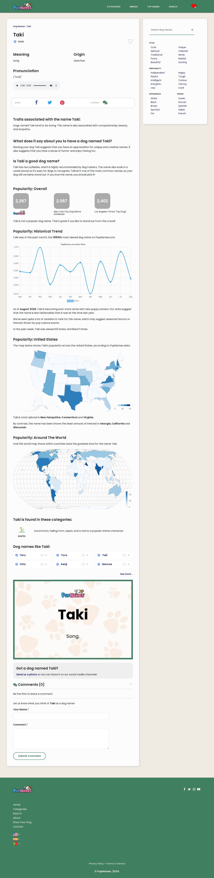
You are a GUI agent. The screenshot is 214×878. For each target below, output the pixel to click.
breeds (134, 6)
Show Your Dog (22, 822)
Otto (23, 564)
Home (16, 805)
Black (153, 102)
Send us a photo (26, 674)
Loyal (181, 87)
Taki (29, 26)
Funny (154, 58)
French (182, 113)
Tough (181, 76)
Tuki (104, 555)
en (19, 834)
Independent (158, 72)
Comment (20, 724)
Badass (182, 58)
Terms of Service (115, 863)
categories (113, 6)
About (17, 818)
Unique (182, 47)
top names (153, 6)
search (173, 6)
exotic (22, 536)
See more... (126, 574)
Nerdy (181, 54)
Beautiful (155, 62)
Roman (182, 102)
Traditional (156, 54)
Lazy (153, 87)
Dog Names (19, 26)
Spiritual (155, 51)
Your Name (21, 709)
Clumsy (182, 84)
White (154, 98)
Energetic (156, 84)
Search (17, 813)
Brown (154, 105)
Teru (23, 555)
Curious (182, 80)
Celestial (183, 51)
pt (19, 843)
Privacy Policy (96, 863)
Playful (154, 76)
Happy (181, 72)
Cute (153, 47)
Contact (18, 826)
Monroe (107, 564)
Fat (152, 113)
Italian (181, 109)
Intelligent (156, 80)
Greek (181, 98)
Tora (64, 555)
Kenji (64, 564)
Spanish (182, 105)
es (18, 838)
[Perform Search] (192, 30)
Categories (20, 809)
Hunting (182, 62)
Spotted (155, 109)
